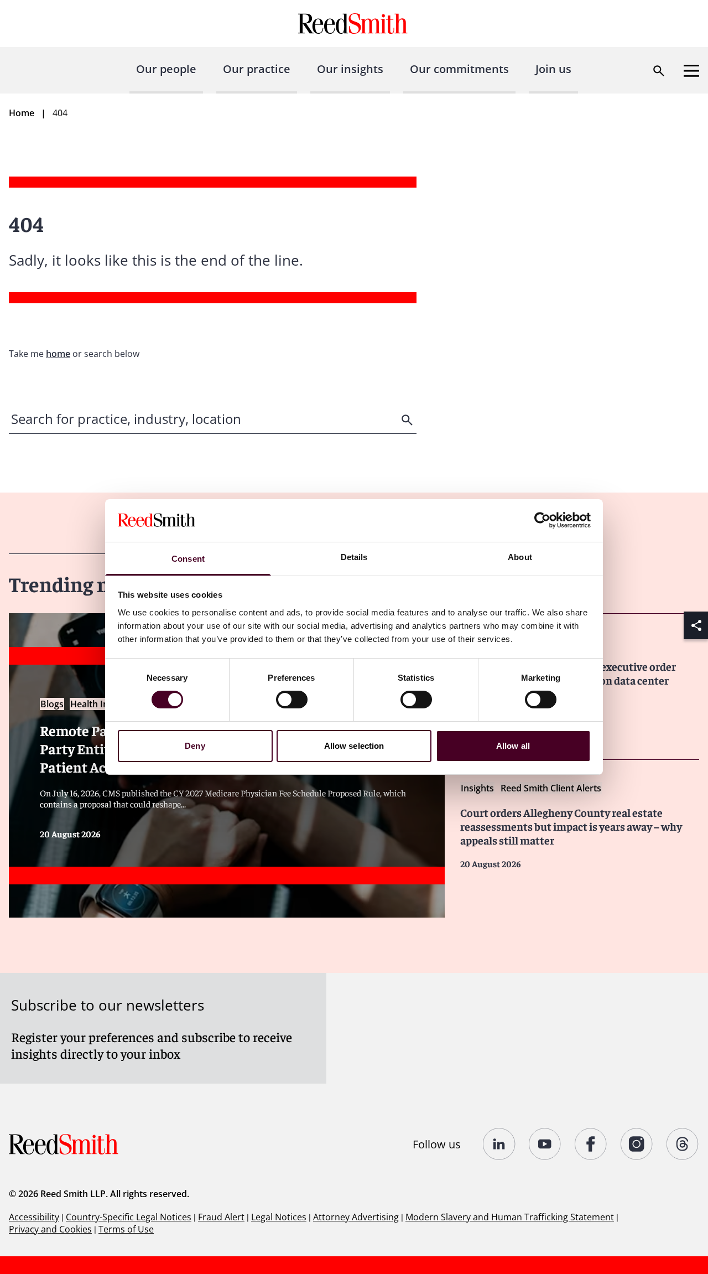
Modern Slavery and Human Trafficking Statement (509, 1217)
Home (21, 113)
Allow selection (354, 745)
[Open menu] (691, 71)
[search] (408, 420)
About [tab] (520, 557)
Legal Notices (278, 1217)
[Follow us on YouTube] (545, 1144)
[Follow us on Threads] (683, 1144)
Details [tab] (354, 557)
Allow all (513, 745)
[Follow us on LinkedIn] (499, 1144)
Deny (195, 745)
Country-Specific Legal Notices (128, 1217)
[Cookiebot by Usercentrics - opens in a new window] (542, 520)
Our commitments (459, 68)
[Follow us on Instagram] (637, 1144)
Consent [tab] (188, 558)
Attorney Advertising (356, 1217)
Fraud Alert (221, 1217)
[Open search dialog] (659, 71)
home (58, 354)
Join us (553, 68)
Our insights (350, 68)
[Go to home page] (354, 23)
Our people (166, 68)
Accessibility (34, 1217)
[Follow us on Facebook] (591, 1144)
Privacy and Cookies (50, 1229)
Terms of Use (126, 1229)
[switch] (292, 699)
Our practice (256, 68)
